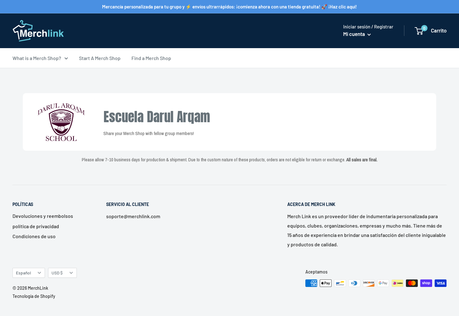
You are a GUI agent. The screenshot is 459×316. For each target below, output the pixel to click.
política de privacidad (35, 226)
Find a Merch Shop (151, 58)
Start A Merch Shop (100, 58)
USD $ (57, 272)
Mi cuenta (354, 34)
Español (23, 272)
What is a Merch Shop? (36, 58)
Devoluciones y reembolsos (42, 216)
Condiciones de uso (34, 236)
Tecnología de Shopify (33, 296)
